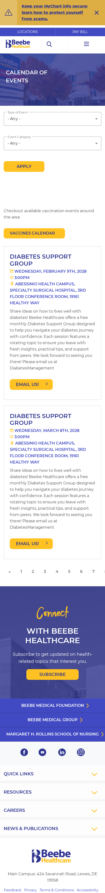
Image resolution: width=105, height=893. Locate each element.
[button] (96, 12)
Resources (18, 792)
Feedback (12, 890)
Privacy (30, 890)
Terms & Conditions (57, 890)
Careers (14, 810)
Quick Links (18, 774)
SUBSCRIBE (52, 674)
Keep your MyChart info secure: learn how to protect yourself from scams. (55, 12)
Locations (27, 32)
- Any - (14, 118)
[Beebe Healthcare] (18, 49)
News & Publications (31, 828)
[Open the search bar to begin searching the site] (49, 44)
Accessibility (87, 890)
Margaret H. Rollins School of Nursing (52, 734)
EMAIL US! (27, 384)
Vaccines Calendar (32, 233)
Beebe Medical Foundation (52, 705)
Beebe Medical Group (53, 720)
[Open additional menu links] (86, 44)
